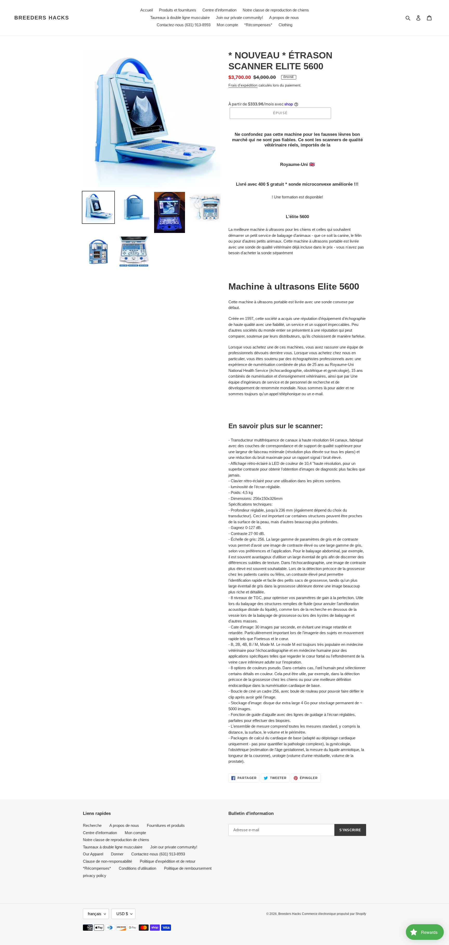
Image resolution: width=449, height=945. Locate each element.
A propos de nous (124, 825)
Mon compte (135, 832)
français (94, 914)
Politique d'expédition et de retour (167, 861)
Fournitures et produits (166, 825)
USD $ (122, 914)
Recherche (92, 825)
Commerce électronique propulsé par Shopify (334, 914)
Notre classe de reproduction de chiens (116, 839)
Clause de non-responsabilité (107, 861)
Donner (117, 854)
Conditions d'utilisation (137, 868)
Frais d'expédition (242, 85)
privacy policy (94, 875)
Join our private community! (173, 847)
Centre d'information (100, 832)
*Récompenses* (97, 868)
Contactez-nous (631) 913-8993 (158, 854)
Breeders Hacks (41, 18)
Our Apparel (93, 854)
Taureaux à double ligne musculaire (112, 847)
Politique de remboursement (188, 868)
